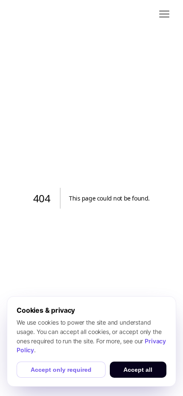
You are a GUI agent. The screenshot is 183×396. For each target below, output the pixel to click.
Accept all (137, 369)
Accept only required (61, 369)
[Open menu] (168, 14)
